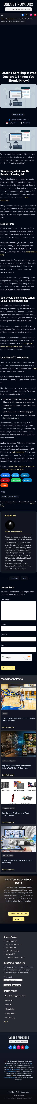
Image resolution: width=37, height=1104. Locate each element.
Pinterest (5, 480)
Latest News (10, 19)
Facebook (5, 475)
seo (4, 496)
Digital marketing (8, 855)
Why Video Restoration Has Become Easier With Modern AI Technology (16, 767)
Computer (9, 941)
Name (4, 624)
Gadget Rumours (18, 1095)
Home (3, 19)
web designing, (18, 452)
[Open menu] (2, 15)
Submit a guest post (9, 1077)
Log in (5, 1021)
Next (24, 578)
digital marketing (11, 1071)
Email (4, 635)
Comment (5, 600)
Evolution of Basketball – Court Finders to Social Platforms (18, 719)
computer (8, 1069)
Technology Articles (8, 808)
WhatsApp (16, 480)
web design (14, 496)
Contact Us (18, 919)
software (16, 1069)
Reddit (4, 485)
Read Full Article (8, 728)
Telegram (27, 480)
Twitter (15, 475)
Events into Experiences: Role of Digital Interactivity (17, 861)
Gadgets (9, 948)
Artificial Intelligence (8, 761)
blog (34, 368)
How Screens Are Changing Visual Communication (15, 814)
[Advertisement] (18, 46)
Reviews (9, 954)
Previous (14, 578)
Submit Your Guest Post (18, 914)
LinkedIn (25, 475)
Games (5, 713)
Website (4, 645)
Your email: (8, 977)
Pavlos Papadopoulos (19, 120)
